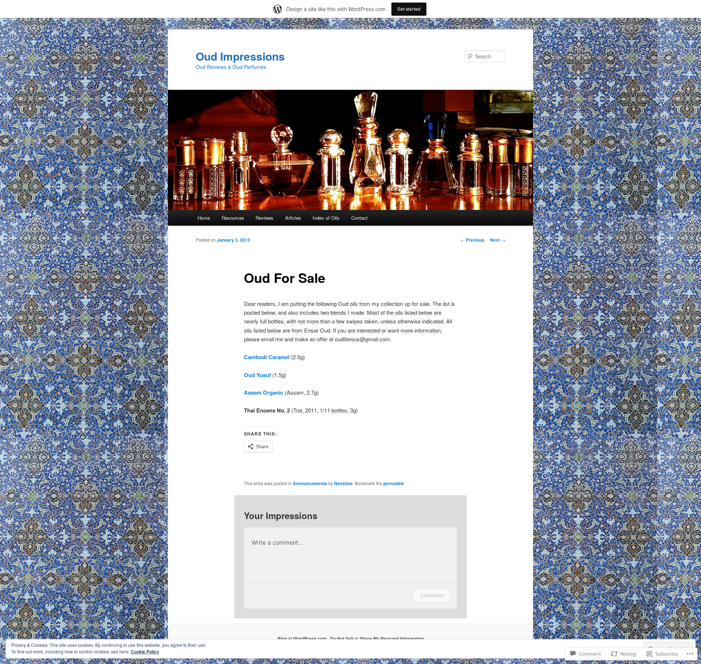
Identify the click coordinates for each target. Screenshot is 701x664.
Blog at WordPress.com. (302, 638)
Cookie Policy (145, 651)
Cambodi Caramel (267, 357)
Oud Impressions (240, 56)
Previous (472, 240)
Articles (293, 217)
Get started (409, 9)
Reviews (264, 217)
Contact (359, 217)
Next (497, 240)
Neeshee (343, 483)
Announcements (310, 483)
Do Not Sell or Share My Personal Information (377, 638)
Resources (233, 217)
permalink (393, 483)
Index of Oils (326, 217)
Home (204, 217)
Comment (431, 595)
